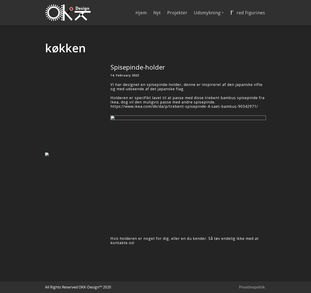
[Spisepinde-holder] (75, 154)
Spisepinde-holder (137, 67)
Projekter (177, 13)
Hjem (141, 13)
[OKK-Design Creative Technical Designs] (68, 12)
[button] (223, 13)
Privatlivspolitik (252, 287)
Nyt (157, 13)
